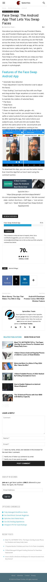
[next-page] (7, 405)
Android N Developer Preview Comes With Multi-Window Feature (34, 299)
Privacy (33, 575)
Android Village (13, 268)
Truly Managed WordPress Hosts (16, 512)
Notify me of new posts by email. (15, 459)
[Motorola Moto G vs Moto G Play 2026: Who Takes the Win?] (7, 366)
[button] (3, 3)
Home (4, 8)
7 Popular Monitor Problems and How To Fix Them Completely (24, 546)
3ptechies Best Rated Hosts (14, 518)
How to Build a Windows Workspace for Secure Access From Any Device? (24, 558)
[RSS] (26, 327)
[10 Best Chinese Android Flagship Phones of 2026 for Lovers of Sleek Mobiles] (7, 355)
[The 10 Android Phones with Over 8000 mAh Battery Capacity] (7, 397)
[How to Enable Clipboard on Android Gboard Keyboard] (7, 387)
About (13, 575)
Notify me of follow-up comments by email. (19, 456)
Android (24, 8)
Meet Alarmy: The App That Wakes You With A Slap (13, 298)
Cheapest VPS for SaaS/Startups (15, 525)
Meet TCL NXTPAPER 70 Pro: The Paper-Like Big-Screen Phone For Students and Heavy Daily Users (29, 344)
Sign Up (7, 496)
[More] (33, 280)
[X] (30, 327)
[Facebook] (12, 327)
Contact (27, 575)
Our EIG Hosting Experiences (14, 522)
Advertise (20, 575)
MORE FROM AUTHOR (32, 337)
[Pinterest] (21, 327)
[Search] (44, 3)
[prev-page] (3, 405)
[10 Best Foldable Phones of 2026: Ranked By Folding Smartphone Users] (7, 376)
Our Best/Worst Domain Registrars (16, 515)
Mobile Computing (14, 8)
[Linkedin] (16, 327)
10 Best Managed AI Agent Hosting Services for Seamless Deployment (23, 551)
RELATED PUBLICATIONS (12, 337)
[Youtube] (35, 327)
